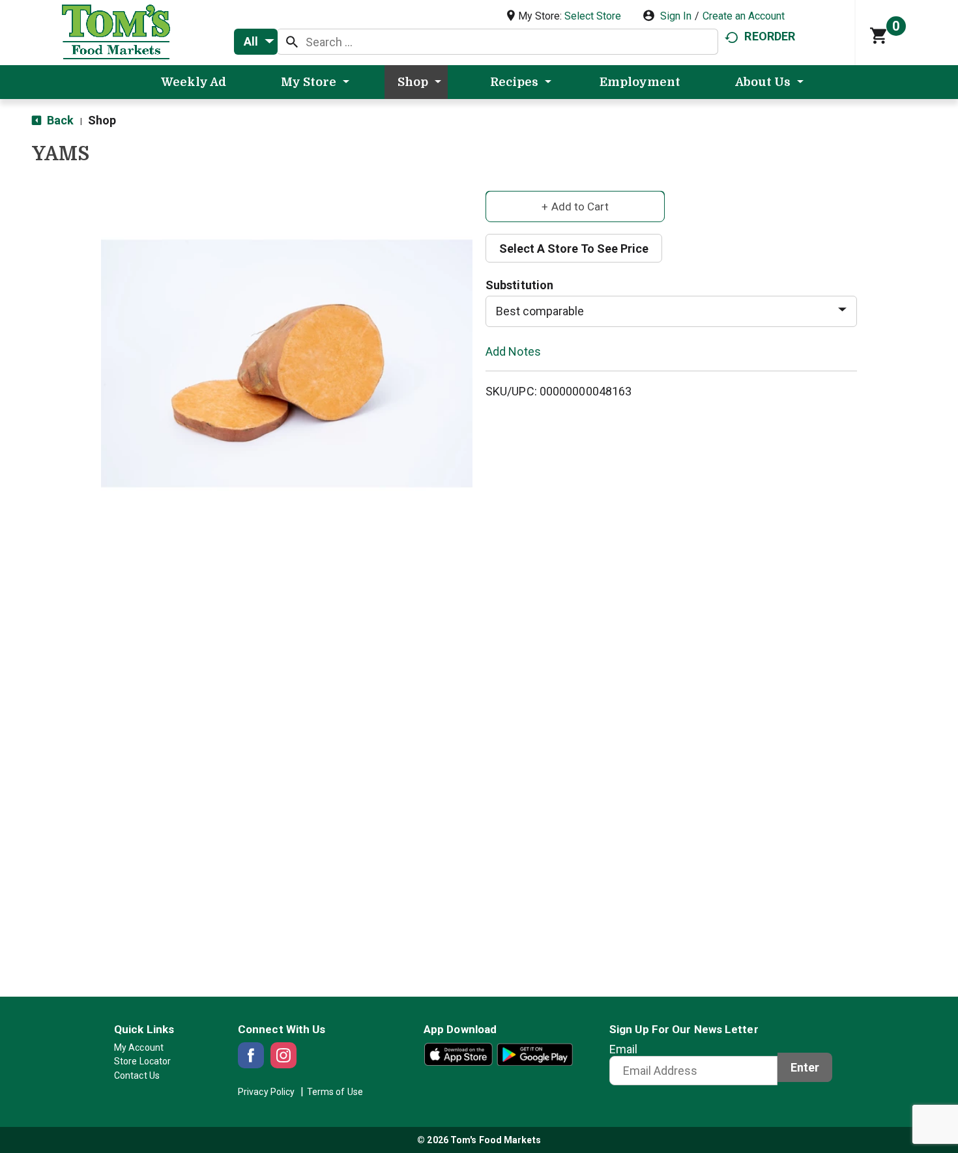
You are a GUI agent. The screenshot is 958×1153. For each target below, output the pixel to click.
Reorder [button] (769, 36)
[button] (575, 206)
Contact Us (137, 1075)
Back (59, 120)
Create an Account (744, 16)
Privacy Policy (266, 1092)
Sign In (675, 16)
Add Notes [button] (513, 351)
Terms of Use (335, 1092)
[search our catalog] (292, 42)
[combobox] (256, 42)
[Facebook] (251, 1055)
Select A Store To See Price (573, 248)
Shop (102, 120)
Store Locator (142, 1061)
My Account (139, 1047)
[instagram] (283, 1055)
